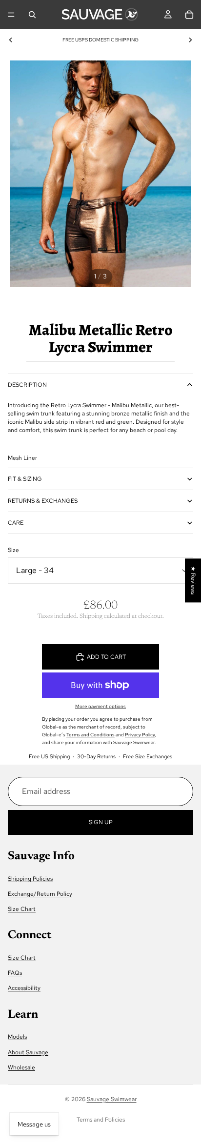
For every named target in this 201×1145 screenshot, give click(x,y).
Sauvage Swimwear (112, 1099)
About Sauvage (28, 1052)
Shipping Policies (30, 878)
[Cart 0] (189, 14)
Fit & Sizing (25, 479)
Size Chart (22, 909)
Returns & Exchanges (43, 501)
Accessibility (24, 988)
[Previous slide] (10, 40)
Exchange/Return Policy (40, 894)
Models (17, 1037)
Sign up (101, 822)
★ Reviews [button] (193, 580)
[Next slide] (190, 40)
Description (27, 385)
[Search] (32, 14)
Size (13, 550)
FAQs (15, 973)
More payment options (100, 706)
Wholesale (21, 1067)
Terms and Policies (101, 1120)
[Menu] (11, 14)
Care (15, 523)
